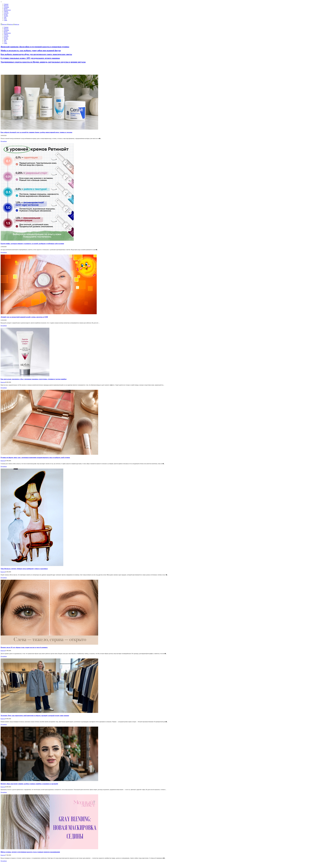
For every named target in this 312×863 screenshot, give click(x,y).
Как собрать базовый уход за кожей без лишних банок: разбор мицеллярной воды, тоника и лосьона (36, 132)
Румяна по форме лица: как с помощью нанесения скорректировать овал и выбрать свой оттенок (35, 457)
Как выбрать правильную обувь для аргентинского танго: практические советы (36, 54)
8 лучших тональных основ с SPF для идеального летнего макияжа (30, 58)
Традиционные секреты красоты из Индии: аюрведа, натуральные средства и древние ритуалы (43, 62)
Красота (3, 382)
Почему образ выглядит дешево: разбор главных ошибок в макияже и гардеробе (29, 784)
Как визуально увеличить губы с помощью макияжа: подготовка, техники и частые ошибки (33, 379)
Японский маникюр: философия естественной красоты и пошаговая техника (35, 47)
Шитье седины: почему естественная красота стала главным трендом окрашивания (30, 852)
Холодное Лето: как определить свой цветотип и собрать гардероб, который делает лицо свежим (35, 715)
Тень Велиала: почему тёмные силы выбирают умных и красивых (24, 568)
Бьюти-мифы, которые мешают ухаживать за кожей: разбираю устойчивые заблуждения (32, 243)
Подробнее (4, 141)
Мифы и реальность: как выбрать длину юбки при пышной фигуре (31, 50)
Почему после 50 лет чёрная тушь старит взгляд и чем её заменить (24, 647)
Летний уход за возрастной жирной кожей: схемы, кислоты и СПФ (24, 317)
